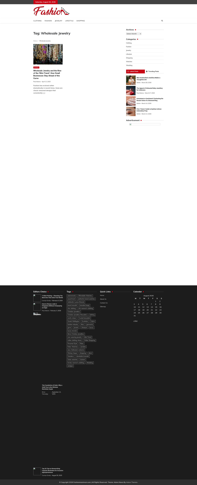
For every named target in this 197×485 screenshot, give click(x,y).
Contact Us (104, 303)
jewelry (76, 328)
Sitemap (103, 307)
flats (82, 324)
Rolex (82, 343)
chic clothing (72, 308)
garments (89, 324)
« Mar (135, 321)
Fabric (93, 321)
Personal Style (72, 343)
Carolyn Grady (46, 300)
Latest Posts (134, 71)
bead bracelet (72, 305)
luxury (91, 328)
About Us (103, 299)
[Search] (162, 20)
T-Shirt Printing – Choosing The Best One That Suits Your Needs (52, 296)
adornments (72, 296)
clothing (92, 315)
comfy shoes (72, 318)
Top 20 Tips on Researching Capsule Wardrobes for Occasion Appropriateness (52, 470)
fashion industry (73, 324)
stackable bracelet (82, 356)
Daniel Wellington (73, 321)
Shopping (80, 21)
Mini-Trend (87, 337)
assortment (71, 299)
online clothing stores (75, 340)
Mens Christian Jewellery (76, 334)
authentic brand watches (86, 299)
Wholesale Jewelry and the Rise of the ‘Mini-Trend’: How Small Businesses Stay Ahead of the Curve (47, 74)
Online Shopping (89, 340)
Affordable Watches (85, 296)
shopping (83, 353)
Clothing (37, 21)
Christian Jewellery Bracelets (77, 315)
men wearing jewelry (75, 337)
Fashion (48, 21)
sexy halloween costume (76, 350)
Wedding (129, 65)
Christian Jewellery (74, 312)
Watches (129, 62)
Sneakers (71, 356)
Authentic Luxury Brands (76, 302)
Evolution (85, 321)
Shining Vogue (72, 353)
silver (90, 353)
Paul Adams (37, 81)
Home (102, 295)
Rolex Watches (73, 347)
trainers (82, 359)
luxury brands (72, 331)
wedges (70, 366)
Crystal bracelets (84, 318)
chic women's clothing (85, 308)
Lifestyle (69, 21)
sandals (83, 347)
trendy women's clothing (76, 363)
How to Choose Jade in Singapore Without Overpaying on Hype (52, 306)
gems (69, 328)
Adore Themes (131, 482)
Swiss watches (73, 359)
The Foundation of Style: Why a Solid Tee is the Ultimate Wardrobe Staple (52, 387)
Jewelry (58, 21)
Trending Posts (153, 71)
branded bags (84, 305)
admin (138, 82)
